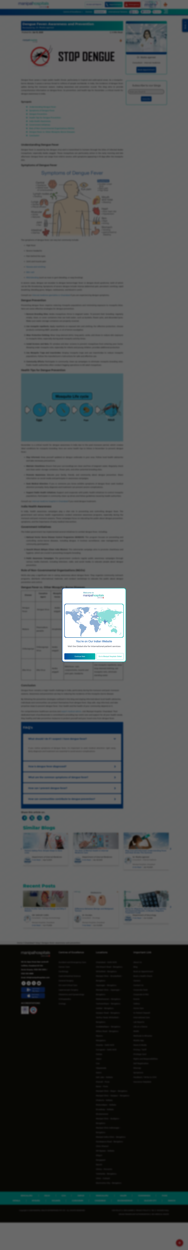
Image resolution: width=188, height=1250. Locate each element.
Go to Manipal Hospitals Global (110, 656)
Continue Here (80, 656)
